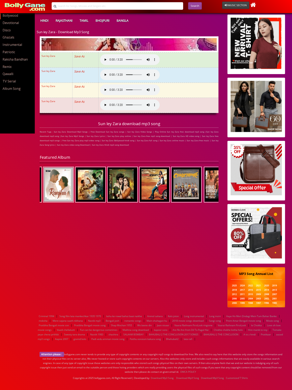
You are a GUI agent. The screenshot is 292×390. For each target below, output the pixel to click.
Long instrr (215, 316)
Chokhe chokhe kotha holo (228, 330)
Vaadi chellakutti (66, 330)
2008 (266, 294)
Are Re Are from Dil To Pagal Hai (191, 330)
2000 (234, 303)
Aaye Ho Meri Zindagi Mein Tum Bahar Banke (251, 316)
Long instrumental (194, 316)
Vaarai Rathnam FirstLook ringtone (193, 325)
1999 (242, 303)
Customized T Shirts (237, 378)
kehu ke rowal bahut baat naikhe (124, 316)
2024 (242, 285)
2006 (234, 298)
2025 (234, 285)
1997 (258, 303)
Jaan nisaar (163, 325)
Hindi (44, 20)
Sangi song (215, 320)
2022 (250, 285)
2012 (234, 294)
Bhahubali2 (172, 339)
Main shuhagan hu (157, 320)
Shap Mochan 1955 (121, 325)
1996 (266, 303)
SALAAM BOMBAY (133, 334)
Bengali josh (112, 320)
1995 (274, 303)
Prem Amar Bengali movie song (243, 320)
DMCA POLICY (188, 372)
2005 (242, 298)
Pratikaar (266, 334)
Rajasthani (64, 20)
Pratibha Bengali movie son (54, 325)
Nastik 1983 (96, 334)
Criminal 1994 (46, 316)
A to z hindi (250, 334)
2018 (234, 289)
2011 (242, 294)
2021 (258, 285)
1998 (250, 303)
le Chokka (256, 325)
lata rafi (188, 339)
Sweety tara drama (74, 334)
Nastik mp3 (94, 320)
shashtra (113, 334)
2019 (274, 285)
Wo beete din (144, 325)
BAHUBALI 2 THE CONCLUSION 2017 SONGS (173, 334)
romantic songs (132, 320)
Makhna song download (136, 330)
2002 (266, 298)
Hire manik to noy (257, 330)
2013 (274, 289)
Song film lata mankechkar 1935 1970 (80, 316)
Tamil (84, 20)
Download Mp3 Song (162, 378)
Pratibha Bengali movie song (90, 325)
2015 (258, 289)
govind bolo (79, 339)
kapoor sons (160, 330)
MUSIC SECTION (237, 5)
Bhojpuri (102, 20)
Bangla (123, 20)
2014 (266, 289)
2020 (266, 285)
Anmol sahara (155, 316)
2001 (274, 298)
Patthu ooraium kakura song (145, 339)
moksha (43, 320)
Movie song (272, 320)
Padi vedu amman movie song (108, 339)
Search (195, 6)
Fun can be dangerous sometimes (98, 330)
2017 (242, 289)
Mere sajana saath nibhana (68, 320)
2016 (250, 289)
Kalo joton (173, 316)
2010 (250, 294)
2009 (258, 294)
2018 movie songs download (188, 320)
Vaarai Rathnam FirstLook (232, 325)
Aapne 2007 (61, 339)
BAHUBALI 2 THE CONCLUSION (221, 334)
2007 (274, 294)
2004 (250, 298)
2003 (258, 298)
